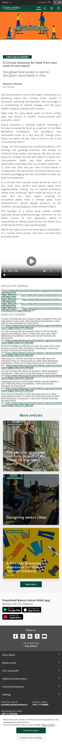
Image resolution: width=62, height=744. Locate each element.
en (59, 2)
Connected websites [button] (13, 686)
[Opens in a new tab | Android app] (11, 610)
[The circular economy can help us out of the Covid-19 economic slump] (31, 446)
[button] (44, 8)
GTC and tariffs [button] (10, 670)
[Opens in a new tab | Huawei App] (12, 617)
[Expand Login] (58, 8)
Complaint (42, 2)
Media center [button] (9, 662)
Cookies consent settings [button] (31, 738)
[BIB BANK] (12, 8)
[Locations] (50, 2)
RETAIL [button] (5, 2)
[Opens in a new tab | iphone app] (31, 610)
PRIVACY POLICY (48, 725)
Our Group (38, 8)
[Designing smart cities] (31, 499)
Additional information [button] (14, 678)
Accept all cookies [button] (31, 730)
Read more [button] (31, 584)
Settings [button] (6, 694)
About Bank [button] (8, 655)
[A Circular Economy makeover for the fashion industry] (31, 553)
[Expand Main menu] (51, 8)
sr (55, 2)
